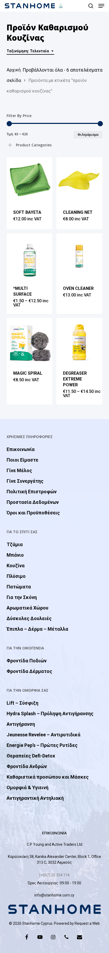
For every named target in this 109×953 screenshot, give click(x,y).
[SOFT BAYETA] (29, 180)
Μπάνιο (15, 555)
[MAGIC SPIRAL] (29, 341)
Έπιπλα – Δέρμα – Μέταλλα (37, 629)
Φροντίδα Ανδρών (27, 766)
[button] (101, 5)
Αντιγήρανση (21, 724)
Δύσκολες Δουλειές (29, 618)
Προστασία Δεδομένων (33, 502)
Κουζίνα (16, 565)
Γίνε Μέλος (19, 470)
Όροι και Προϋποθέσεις (33, 512)
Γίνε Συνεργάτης (25, 481)
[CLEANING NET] (79, 180)
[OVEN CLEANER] (79, 256)
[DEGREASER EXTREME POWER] (79, 341)
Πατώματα (19, 586)
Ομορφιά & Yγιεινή (27, 787)
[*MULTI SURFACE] (29, 256)
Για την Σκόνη (22, 597)
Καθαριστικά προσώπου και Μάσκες (48, 777)
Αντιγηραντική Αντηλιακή (35, 798)
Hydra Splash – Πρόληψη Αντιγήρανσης (50, 713)
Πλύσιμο (16, 576)
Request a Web (87, 923)
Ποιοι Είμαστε (22, 460)
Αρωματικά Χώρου (27, 608)
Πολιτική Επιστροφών (32, 491)
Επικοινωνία (21, 449)
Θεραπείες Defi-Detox (31, 756)
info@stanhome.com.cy (54, 895)
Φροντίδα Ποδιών (27, 660)
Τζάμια (15, 544)
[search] (91, 5)
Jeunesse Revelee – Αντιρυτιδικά (43, 734)
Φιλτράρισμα (88, 134)
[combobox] (30, 51)
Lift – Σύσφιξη (22, 703)
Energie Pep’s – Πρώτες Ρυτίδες (42, 745)
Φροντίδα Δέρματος (29, 671)
